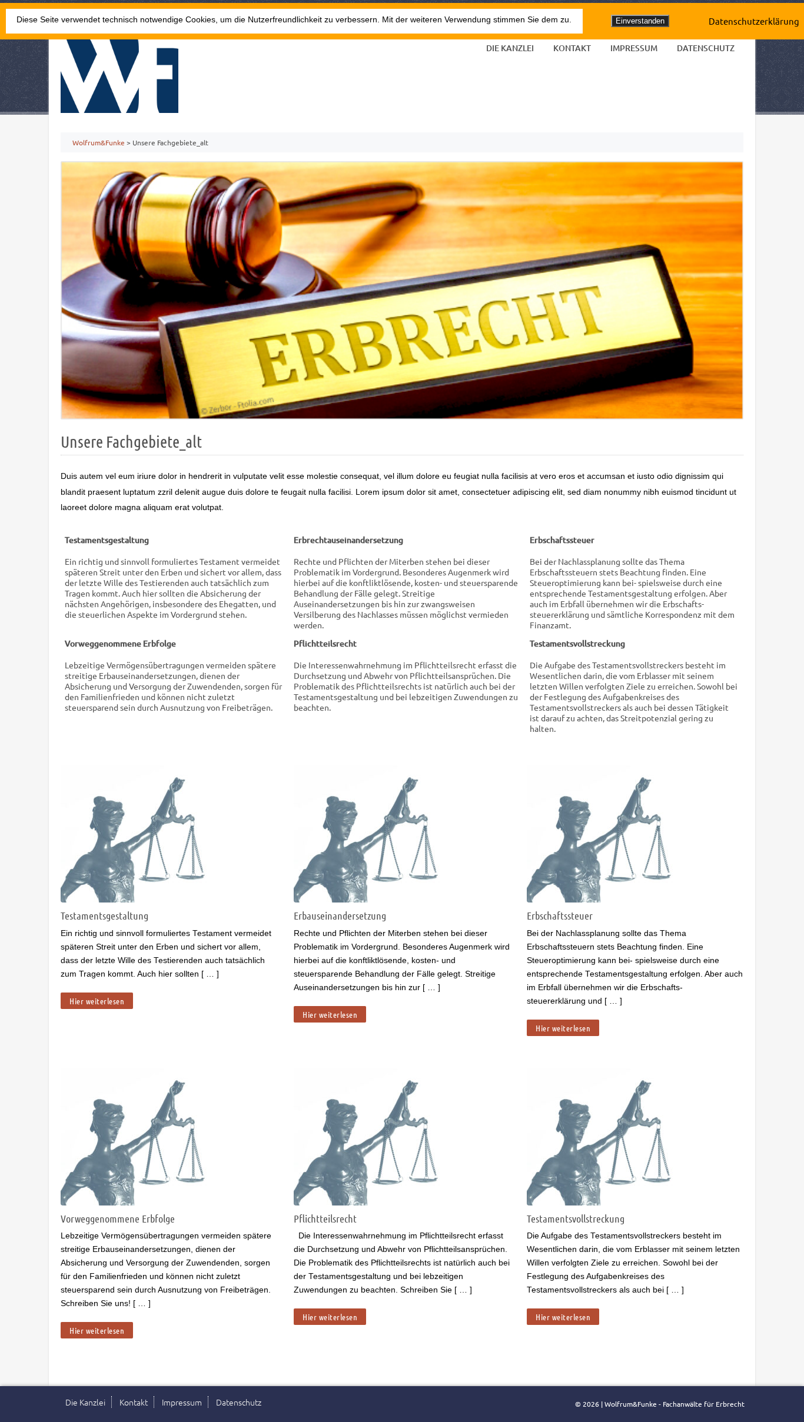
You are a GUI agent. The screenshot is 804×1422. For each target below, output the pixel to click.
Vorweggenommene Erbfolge (118, 1218)
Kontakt (572, 48)
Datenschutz (706, 48)
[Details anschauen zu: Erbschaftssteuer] (630, 898)
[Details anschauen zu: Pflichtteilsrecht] (397, 1201)
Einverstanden (640, 20)
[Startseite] (119, 73)
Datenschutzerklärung (754, 20)
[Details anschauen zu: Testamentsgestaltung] (164, 898)
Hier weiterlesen (96, 1000)
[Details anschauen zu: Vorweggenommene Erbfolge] (164, 1201)
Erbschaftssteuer (560, 915)
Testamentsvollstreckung (575, 1218)
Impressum (633, 48)
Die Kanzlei (510, 48)
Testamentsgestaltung (104, 915)
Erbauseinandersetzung (340, 915)
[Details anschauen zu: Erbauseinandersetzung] (397, 898)
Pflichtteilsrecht (325, 1218)
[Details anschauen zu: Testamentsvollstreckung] (630, 1201)
